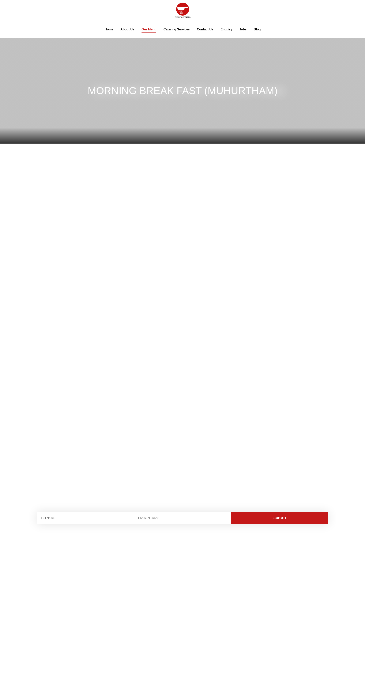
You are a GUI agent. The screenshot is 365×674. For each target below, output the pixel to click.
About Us (127, 29)
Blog (257, 29)
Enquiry (226, 29)
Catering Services (176, 29)
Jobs (243, 29)
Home (109, 29)
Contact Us (205, 29)
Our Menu (149, 29)
